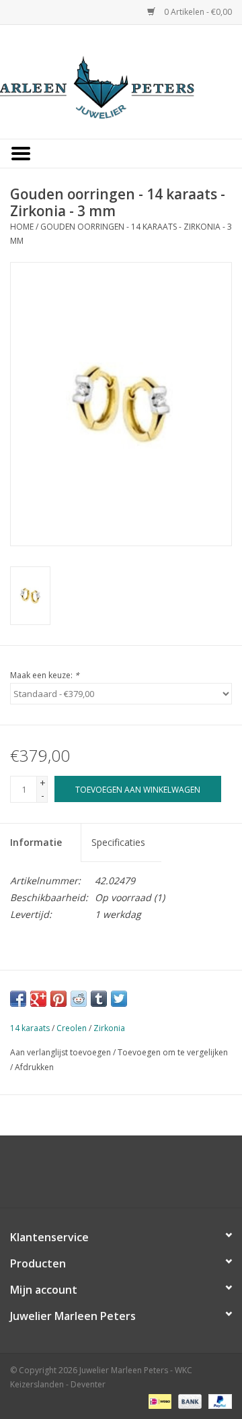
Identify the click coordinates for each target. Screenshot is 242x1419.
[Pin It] (58, 999)
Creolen (71, 1028)
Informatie (36, 842)
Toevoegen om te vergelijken (173, 1052)
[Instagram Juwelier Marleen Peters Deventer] (133, 1176)
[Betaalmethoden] (158, 1400)
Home (22, 226)
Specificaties (118, 842)
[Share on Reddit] (79, 999)
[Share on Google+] (38, 999)
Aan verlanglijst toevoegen (60, 1052)
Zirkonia (109, 1028)
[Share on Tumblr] (99, 999)
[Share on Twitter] (119, 999)
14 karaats (30, 1028)
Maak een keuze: (44, 675)
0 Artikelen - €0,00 (197, 12)
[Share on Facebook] (18, 999)
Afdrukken (34, 1067)
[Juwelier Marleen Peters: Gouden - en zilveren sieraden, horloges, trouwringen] (121, 80)
